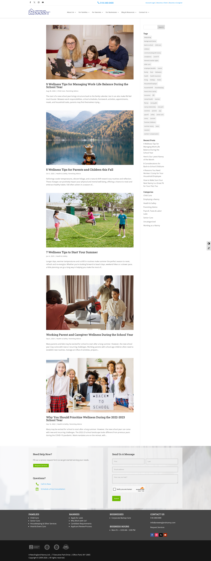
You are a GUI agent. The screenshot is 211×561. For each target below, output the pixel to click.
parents (154, 111)
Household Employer (150, 84)
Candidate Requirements (81, 523)
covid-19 (156, 57)
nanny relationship (150, 107)
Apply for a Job (77, 518)
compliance (147, 57)
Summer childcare (150, 122)
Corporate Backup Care (121, 518)
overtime (147, 111)
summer (152, 118)
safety (152, 114)
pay (160, 111)
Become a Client (162, 3)
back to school (148, 45)
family (146, 72)
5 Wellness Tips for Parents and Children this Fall (79, 169)
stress (146, 118)
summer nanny (149, 126)
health (146, 76)
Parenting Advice (72, 91)
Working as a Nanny (151, 225)
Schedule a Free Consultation (53, 489)
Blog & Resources (127, 12)
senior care (160, 114)
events (160, 68)
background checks (150, 41)
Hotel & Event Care (38, 526)
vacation (146, 130)
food (151, 72)
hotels (159, 80)
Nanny (146, 103)
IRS (153, 95)
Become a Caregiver (175, 3)
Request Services (41, 465)
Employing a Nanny (151, 199)
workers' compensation (151, 134)
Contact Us (143, 12)
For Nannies (96, 12)
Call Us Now (46, 484)
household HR (148, 88)
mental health (148, 99)
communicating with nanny (152, 53)
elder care (147, 64)
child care (158, 45)
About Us (70, 12)
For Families (83, 12)
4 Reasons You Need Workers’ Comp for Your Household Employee (153, 173)
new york (160, 107)
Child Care (61, 91)
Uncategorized (149, 221)
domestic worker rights (151, 60)
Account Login (150, 3)
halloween (158, 72)
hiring (146, 80)
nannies (157, 99)
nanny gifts (153, 103)
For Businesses (111, 12)
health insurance (155, 76)
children (146, 49)
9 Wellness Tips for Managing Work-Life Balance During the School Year (87, 85)
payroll (146, 114)
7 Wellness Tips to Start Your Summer (72, 252)
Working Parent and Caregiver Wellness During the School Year (89, 334)
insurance (147, 95)
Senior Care (148, 218)
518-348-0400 (155, 518)
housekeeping (159, 88)
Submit (116, 498)
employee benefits (150, 68)
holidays (152, 80)
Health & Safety (61, 174)
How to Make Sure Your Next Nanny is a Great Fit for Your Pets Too (153, 183)
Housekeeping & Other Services (43, 523)
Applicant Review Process (81, 526)
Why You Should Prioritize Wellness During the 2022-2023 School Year (85, 418)
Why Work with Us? (79, 521)
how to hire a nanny (150, 91)
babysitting (147, 37)
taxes (157, 126)
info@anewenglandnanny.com (162, 522)
